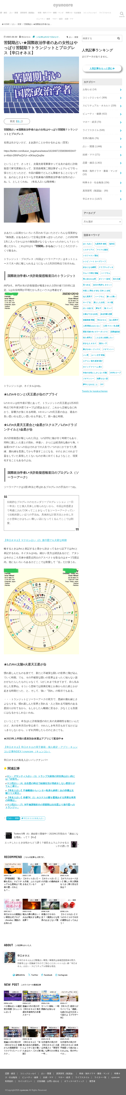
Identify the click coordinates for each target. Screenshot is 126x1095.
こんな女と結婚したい (104, 337)
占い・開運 (14, 13)
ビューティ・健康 (43, 19)
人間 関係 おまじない (91, 326)
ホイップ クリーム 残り (92, 367)
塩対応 (112, 244)
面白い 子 (103, 343)
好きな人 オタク (89, 343)
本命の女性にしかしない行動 (95, 373)
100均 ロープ (115, 373)
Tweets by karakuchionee (95, 391)
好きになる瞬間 (89, 267)
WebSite (21, 975)
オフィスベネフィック (74, 1081)
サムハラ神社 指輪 (90, 273)
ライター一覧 (100, 1077)
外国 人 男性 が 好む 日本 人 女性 (96, 291)
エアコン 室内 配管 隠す (93, 361)
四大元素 (116, 279)
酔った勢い (111, 296)
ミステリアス (88, 250)
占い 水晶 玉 (88, 308)
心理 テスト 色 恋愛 (111, 326)
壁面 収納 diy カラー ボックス (95, 332)
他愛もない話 (102, 378)
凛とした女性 (99, 302)
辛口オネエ (23, 955)
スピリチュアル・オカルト (99, 105)
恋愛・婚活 (92, 163)
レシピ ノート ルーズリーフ (94, 261)
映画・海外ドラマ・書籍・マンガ (50, 13)
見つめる (86, 285)
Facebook (48, 975)
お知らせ (89, 89)
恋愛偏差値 (115, 332)
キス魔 (110, 302)
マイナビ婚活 (102, 250)
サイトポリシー (25, 1081)
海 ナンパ (108, 308)
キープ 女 (87, 302)
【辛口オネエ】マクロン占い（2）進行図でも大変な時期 (35, 540)
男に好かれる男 (89, 279)
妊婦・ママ (69, 19)
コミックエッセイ (90, 13)
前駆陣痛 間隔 (88, 320)
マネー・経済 (57, 19)
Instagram (62, 975)
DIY (102, 384)
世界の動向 (91, 138)
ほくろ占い (87, 244)
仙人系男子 (87, 296)
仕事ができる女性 (90, 314)
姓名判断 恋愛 (106, 314)
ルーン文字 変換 (98, 355)
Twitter (34, 975)
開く (19, 121)
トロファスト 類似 (90, 255)
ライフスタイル (105, 13)
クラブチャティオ (106, 267)
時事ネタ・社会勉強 (73, 13)
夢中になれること (90, 384)
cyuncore (63, 5)
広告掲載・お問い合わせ (48, 1081)
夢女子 (98, 308)
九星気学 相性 (100, 244)
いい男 (86, 355)
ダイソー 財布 (104, 279)
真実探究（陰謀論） (27, 13)
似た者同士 (87, 337)
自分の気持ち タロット (102, 285)
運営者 (92, 1081)
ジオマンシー (108, 349)
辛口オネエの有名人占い (34, 818)
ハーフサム (105, 273)
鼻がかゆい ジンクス (91, 349)
